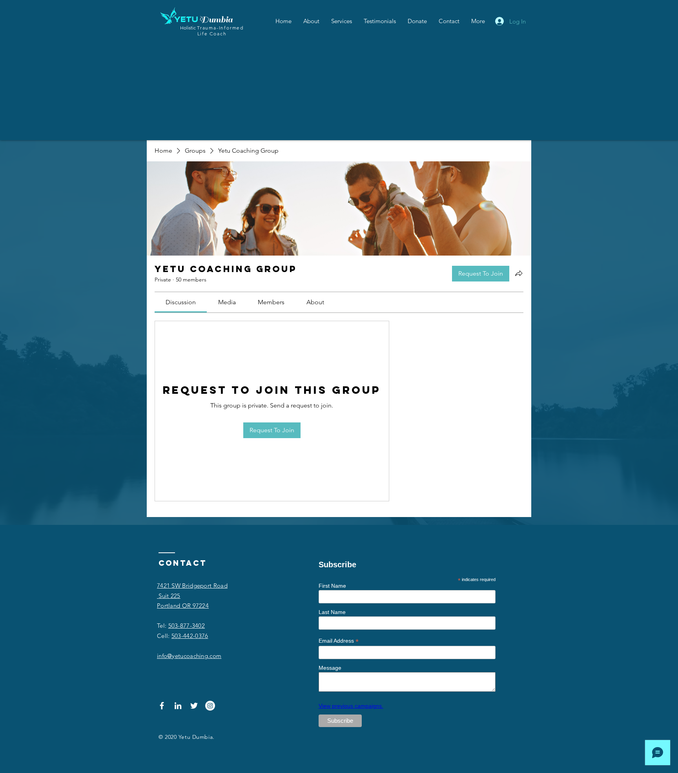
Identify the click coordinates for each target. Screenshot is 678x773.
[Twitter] (194, 706)
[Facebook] (162, 706)
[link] (181, 302)
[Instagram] (210, 706)
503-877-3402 (186, 625)
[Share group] (518, 273)
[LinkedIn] (178, 706)
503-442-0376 (189, 636)
